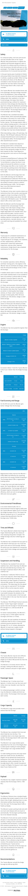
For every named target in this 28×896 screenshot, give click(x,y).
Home (5, 7)
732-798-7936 (19, 884)
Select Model (10, 7)
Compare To (15, 7)
